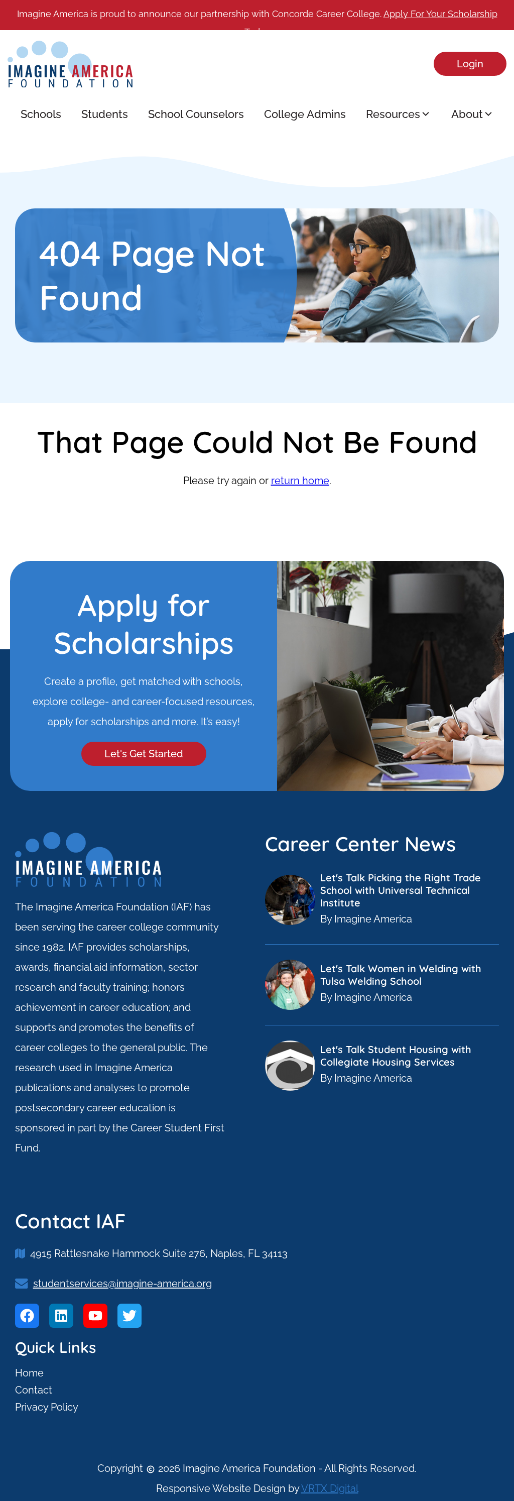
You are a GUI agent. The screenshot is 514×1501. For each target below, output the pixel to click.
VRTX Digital (329, 1488)
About (467, 114)
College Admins (305, 114)
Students (104, 114)
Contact (33, 1390)
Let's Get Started (143, 754)
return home (300, 481)
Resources (393, 114)
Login (470, 64)
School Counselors (196, 114)
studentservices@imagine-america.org (122, 1284)
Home (29, 1373)
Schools (41, 114)
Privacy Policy (46, 1407)
